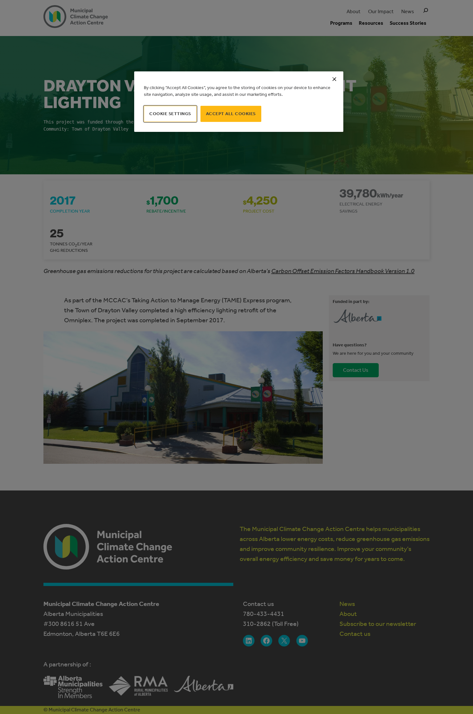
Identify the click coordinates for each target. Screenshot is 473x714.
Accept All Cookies (231, 113)
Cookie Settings (170, 113)
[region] (238, 101)
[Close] (334, 79)
